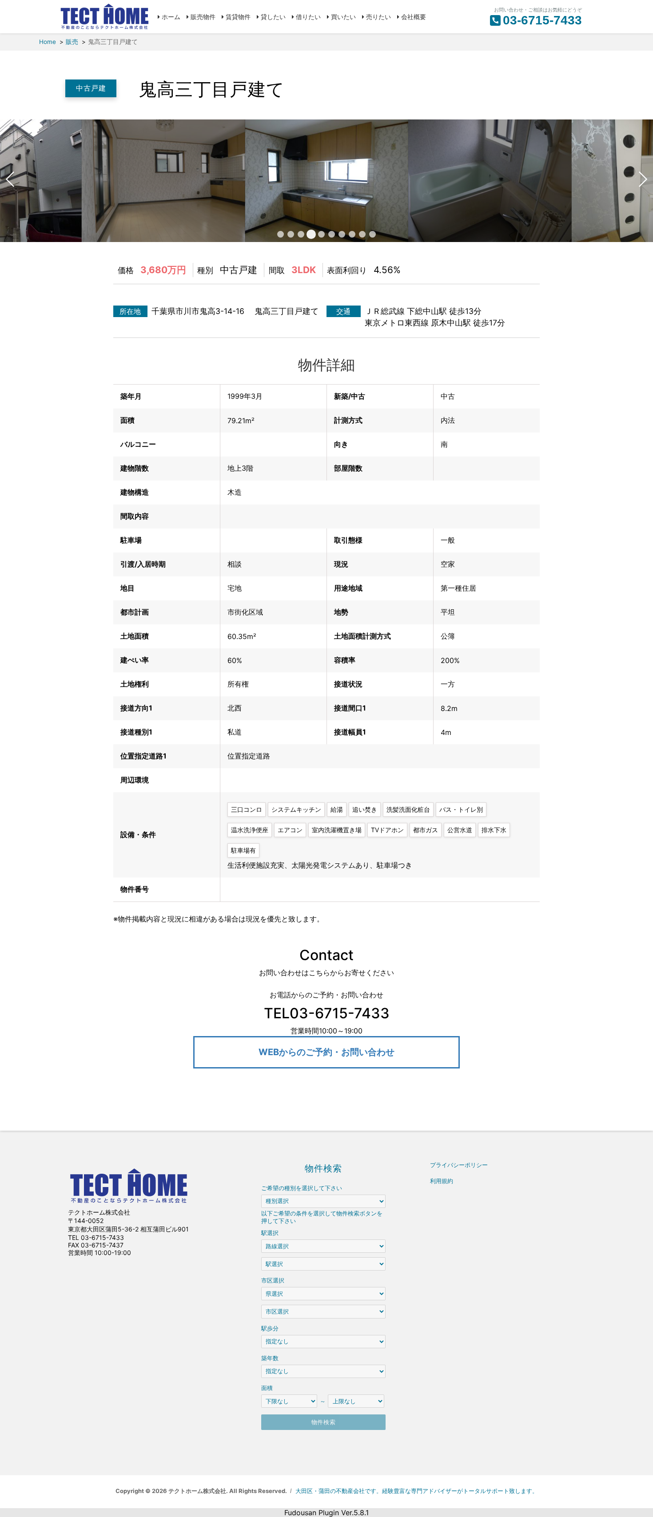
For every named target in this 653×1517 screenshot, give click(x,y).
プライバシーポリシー (459, 1165)
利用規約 (441, 1181)
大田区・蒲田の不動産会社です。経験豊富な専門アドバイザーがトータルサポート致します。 (416, 1490)
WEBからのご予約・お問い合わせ (326, 1052)
